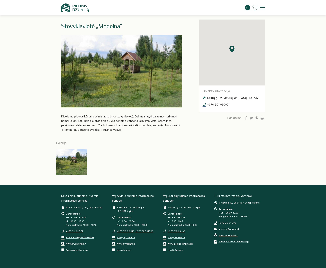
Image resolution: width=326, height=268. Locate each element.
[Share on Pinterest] (256, 118)
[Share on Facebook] (246, 118)
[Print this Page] (262, 118)
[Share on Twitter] (251, 118)
